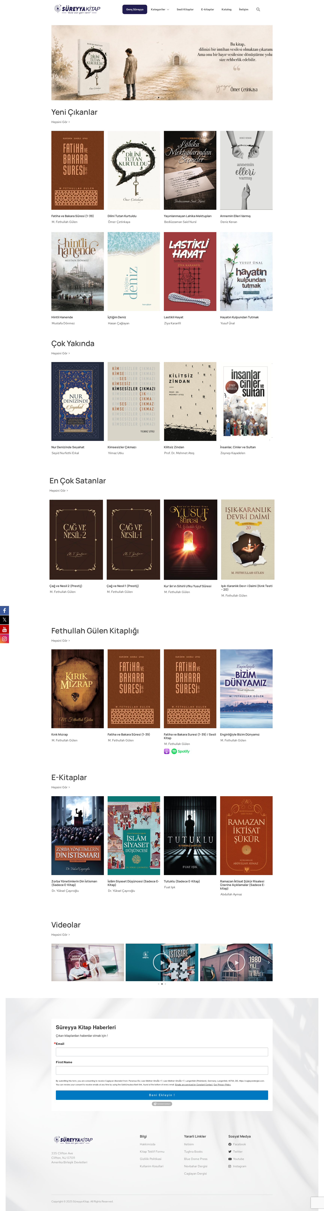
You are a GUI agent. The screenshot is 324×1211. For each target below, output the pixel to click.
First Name (64, 1062)
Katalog (227, 9)
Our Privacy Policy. (222, 1084)
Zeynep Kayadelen (232, 453)
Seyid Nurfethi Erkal (65, 453)
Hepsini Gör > (60, 122)
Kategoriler (158, 9)
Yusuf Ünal (227, 323)
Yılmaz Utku (116, 453)
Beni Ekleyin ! (162, 1095)
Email (60, 1043)
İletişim (243, 9)
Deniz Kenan (228, 222)
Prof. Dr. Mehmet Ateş (179, 453)
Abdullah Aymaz (231, 894)
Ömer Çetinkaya (119, 222)
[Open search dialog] (258, 10)
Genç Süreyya (134, 9)
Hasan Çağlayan (118, 323)
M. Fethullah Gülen (64, 222)
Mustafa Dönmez (63, 323)
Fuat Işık (169, 887)
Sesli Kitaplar (185, 9)
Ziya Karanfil (172, 323)
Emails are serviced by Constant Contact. (194, 1084)
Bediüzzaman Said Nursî (180, 222)
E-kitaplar (207, 9)
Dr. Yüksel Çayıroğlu (65, 891)
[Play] (87, 962)
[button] (55, 62)
